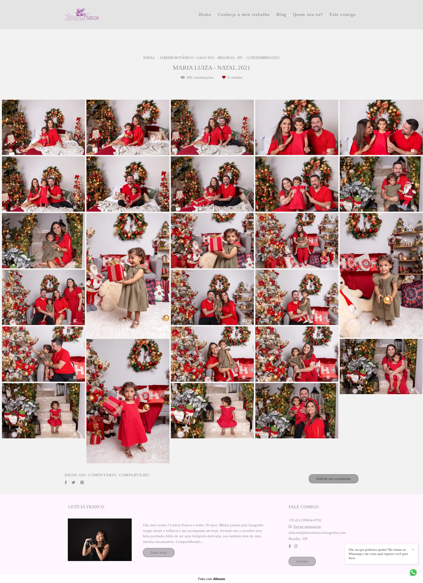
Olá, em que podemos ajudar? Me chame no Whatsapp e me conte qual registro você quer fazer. (378, 554)
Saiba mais (159, 552)
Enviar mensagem (307, 527)
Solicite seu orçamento (333, 479)
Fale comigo (342, 14)
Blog (281, 14)
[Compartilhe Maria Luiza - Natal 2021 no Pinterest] (82, 483)
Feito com (211, 579)
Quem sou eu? (308, 14)
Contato (302, 561)
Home (205, 14)
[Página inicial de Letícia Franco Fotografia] (99, 14)
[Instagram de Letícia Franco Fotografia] (295, 546)
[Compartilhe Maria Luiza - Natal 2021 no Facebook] (66, 483)
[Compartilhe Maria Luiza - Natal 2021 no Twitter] (73, 483)
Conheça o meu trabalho (244, 14)
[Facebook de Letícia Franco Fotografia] (290, 546)
